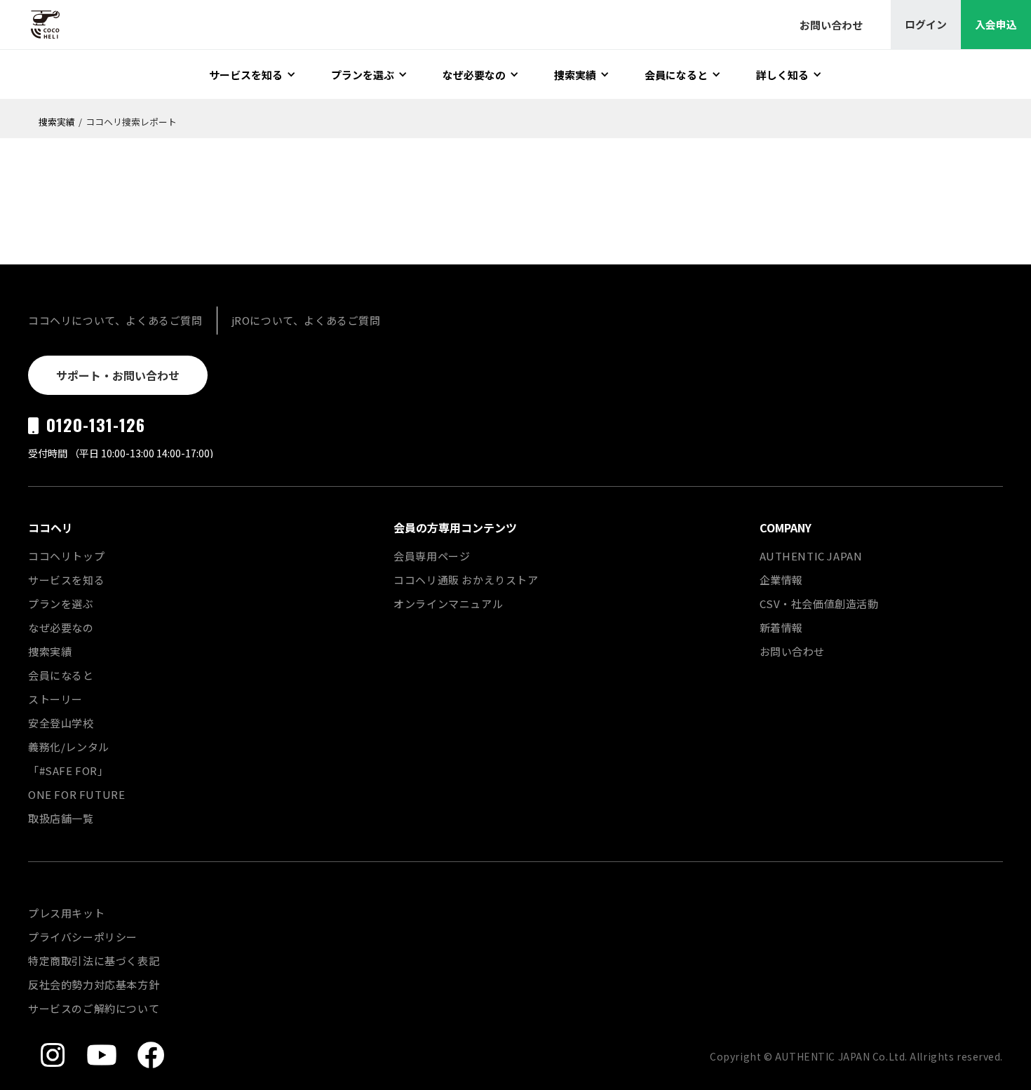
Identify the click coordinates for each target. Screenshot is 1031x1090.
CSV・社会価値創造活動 (819, 603)
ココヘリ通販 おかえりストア (465, 579)
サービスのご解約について (93, 1008)
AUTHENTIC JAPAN (811, 556)
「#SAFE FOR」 (68, 770)
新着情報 (781, 627)
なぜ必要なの (61, 627)
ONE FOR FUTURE (76, 794)
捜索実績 (57, 121)
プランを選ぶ (61, 603)
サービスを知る (66, 579)
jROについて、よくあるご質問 (306, 320)
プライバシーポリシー (82, 936)
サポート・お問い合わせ (118, 375)
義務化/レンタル (68, 746)
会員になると (61, 675)
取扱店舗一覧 (61, 818)
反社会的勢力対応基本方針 (93, 984)
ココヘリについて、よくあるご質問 (115, 320)
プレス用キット (66, 913)
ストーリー (55, 699)
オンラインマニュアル (448, 603)
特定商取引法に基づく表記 (93, 960)
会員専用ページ (431, 556)
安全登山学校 (61, 722)
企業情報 (781, 579)
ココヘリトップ (66, 556)
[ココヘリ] (35, 24)
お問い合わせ (793, 651)
